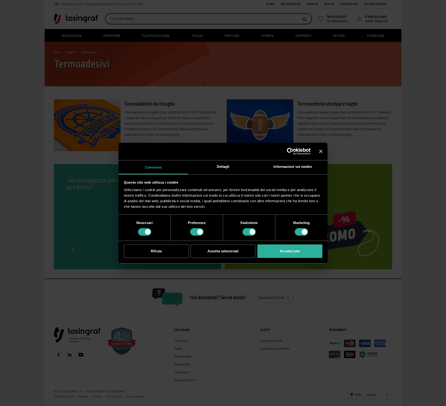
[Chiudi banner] (320, 151)
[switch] (196, 232)
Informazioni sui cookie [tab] (292, 166)
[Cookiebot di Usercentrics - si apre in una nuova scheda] (290, 151)
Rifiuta (156, 251)
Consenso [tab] (153, 167)
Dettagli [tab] (223, 166)
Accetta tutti (290, 251)
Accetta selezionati (223, 251)
